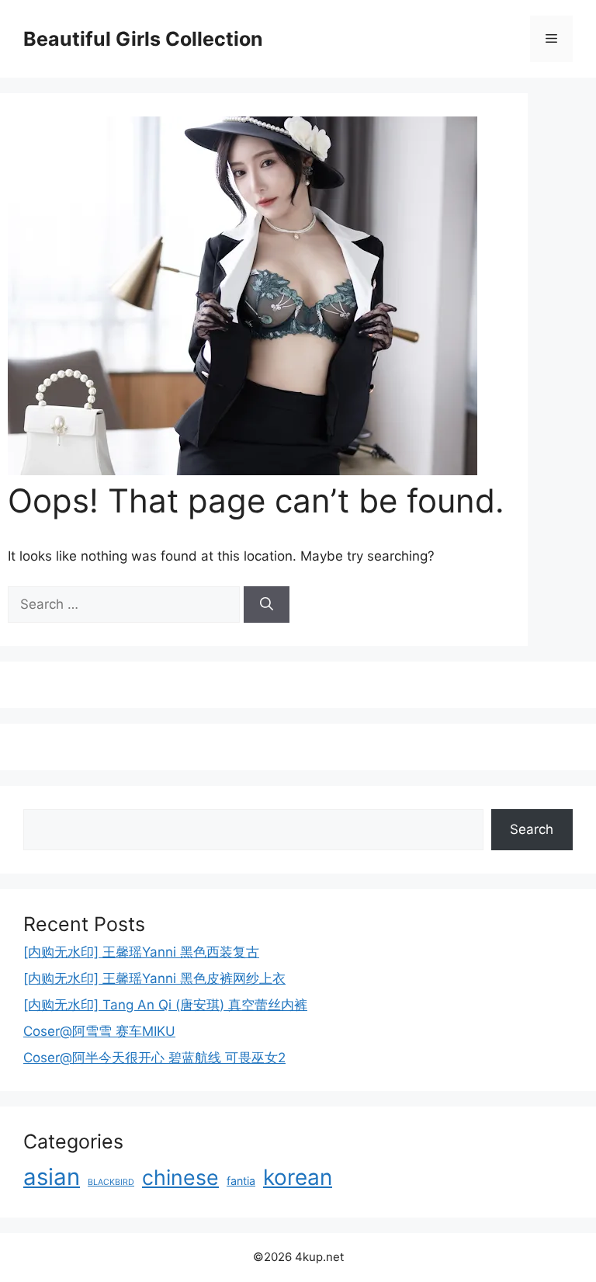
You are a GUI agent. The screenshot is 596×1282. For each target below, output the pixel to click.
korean (297, 1177)
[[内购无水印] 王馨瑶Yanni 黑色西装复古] (242, 470)
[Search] (266, 605)
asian (51, 1176)
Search (531, 829)
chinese (180, 1177)
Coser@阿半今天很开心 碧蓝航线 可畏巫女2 (154, 1057)
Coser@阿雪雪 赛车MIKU (99, 1031)
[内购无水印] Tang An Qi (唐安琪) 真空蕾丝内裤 (165, 1005)
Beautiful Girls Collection (143, 38)
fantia (241, 1180)
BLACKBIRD (111, 1182)
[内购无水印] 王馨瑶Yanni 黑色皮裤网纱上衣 (154, 978)
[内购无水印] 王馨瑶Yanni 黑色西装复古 (141, 952)
